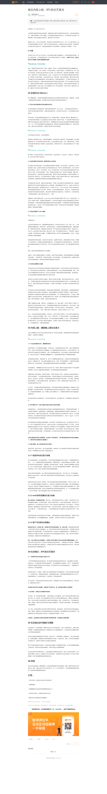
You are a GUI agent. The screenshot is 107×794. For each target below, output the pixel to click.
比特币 (38, 739)
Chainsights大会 (40, 2)
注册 (89, 2)
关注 (77, 15)
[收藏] (31, 744)
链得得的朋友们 (35, 14)
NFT (54, 739)
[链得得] (15, 3)
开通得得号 (75, 2)
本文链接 (71, 705)
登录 (85, 2)
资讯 (23, 2)
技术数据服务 (30, 2)
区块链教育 (50, 2)
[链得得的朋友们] (29, 15)
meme (46, 739)
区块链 (30, 739)
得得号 (56, 2)
